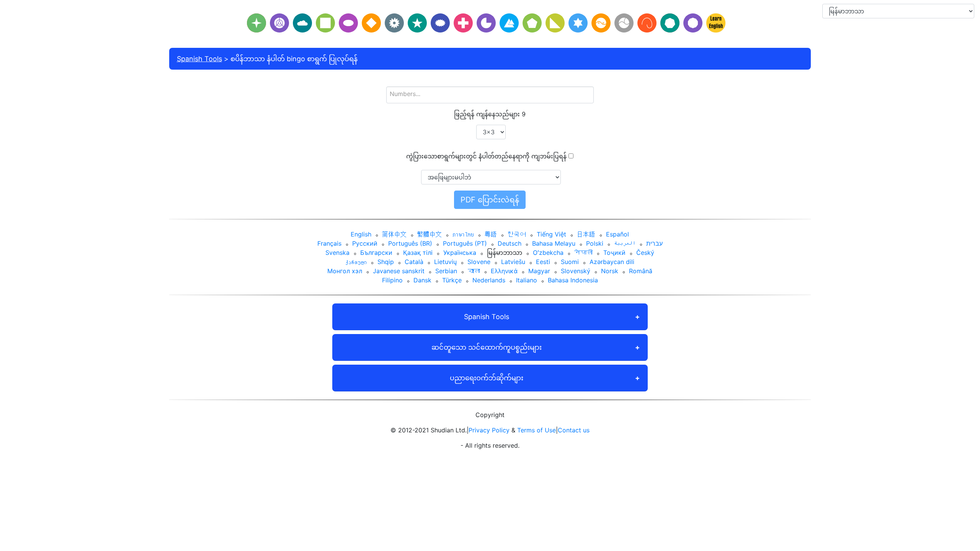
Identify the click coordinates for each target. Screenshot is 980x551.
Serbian (446, 271)
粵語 (491, 234)
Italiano (526, 280)
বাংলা (474, 271)
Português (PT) (465, 243)
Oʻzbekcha (548, 252)
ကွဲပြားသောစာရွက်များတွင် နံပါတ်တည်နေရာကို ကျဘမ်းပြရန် (486, 156)
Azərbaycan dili (612, 262)
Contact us (574, 430)
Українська (459, 252)
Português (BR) (410, 243)
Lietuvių (445, 262)
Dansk (422, 280)
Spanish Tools (199, 59)
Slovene (478, 262)
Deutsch (509, 243)
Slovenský (575, 271)
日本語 (586, 234)
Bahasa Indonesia (573, 280)
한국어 (517, 234)
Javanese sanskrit (399, 271)
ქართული (356, 262)
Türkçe (452, 280)
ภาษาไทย (463, 234)
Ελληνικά (504, 271)
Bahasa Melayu (553, 243)
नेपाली (583, 252)
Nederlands (488, 280)
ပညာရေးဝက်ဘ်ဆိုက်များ (486, 378)
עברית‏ (654, 243)
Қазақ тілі (418, 252)
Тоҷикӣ (614, 252)
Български (376, 252)
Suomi (570, 262)
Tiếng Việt (551, 234)
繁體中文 (429, 234)
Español (617, 234)
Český (645, 252)
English (361, 234)
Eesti (543, 262)
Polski (594, 243)
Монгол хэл (344, 271)
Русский (364, 243)
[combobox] (490, 94)
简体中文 (394, 234)
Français (329, 243)
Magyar (539, 271)
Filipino (392, 280)
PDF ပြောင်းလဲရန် (490, 199)
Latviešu (513, 262)
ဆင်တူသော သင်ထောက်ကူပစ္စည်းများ (486, 347)
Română (640, 271)
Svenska (337, 252)
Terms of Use (536, 430)
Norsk (609, 271)
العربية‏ (624, 243)
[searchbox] (490, 94)
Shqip (385, 262)
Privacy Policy (489, 430)
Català (414, 262)
